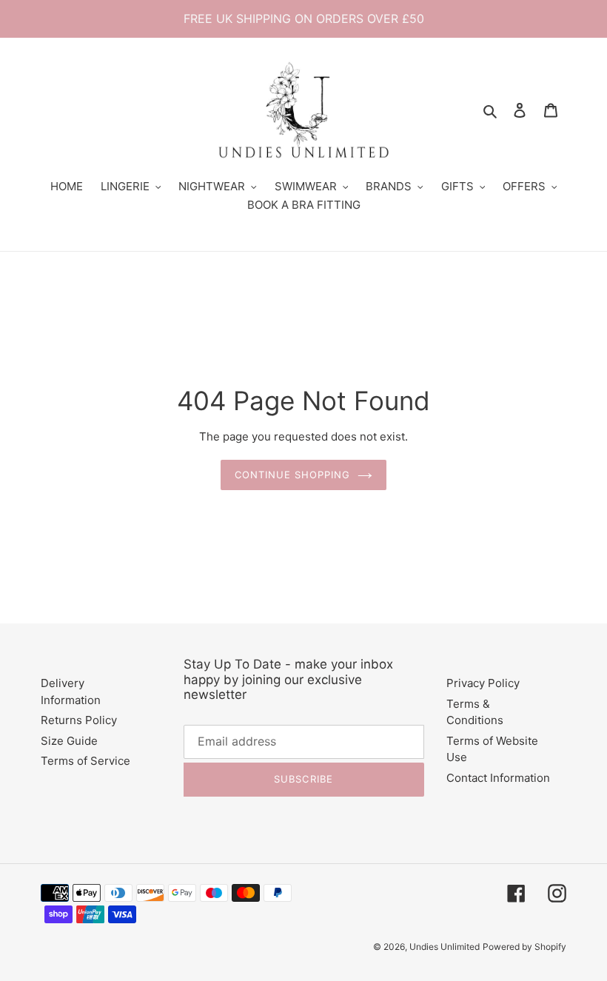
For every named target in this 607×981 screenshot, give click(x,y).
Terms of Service (85, 761)
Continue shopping (293, 475)
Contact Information (498, 778)
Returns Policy (79, 720)
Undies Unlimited (444, 946)
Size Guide (69, 741)
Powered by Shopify (524, 946)
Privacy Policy (483, 683)
